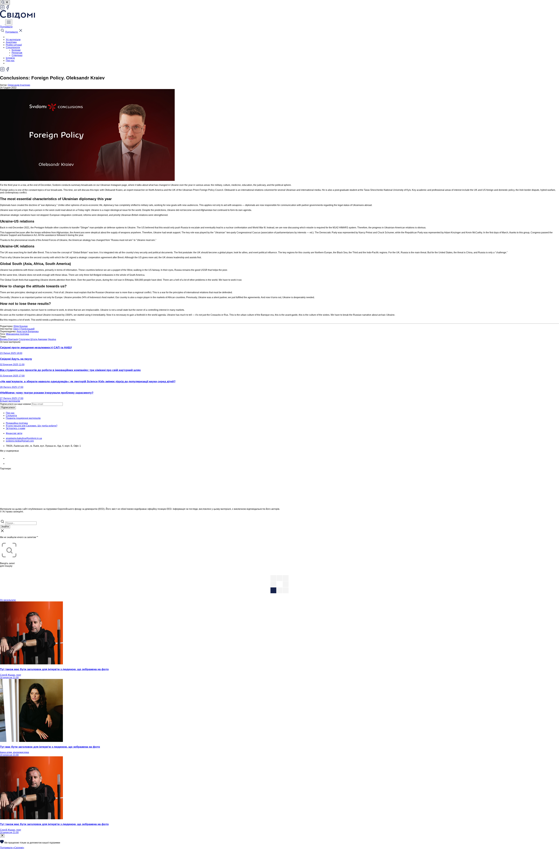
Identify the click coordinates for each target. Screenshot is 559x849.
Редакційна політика (17, 423)
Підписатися (8, 407)
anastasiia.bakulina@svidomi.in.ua (24, 438)
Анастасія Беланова (28, 331)
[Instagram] (2, 9)
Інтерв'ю (10, 58)
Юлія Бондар (21, 326)
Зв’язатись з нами (15, 428)
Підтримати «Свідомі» (12, 847)
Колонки (16, 50)
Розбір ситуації (14, 45)
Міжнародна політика (17, 334)
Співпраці (17, 55)
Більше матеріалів (10, 401)
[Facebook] (7, 9)
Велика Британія (9, 339)
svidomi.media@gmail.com (20, 441)
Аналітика (11, 42)
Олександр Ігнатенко (19, 85)
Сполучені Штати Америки (33, 339)
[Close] (2, 836)
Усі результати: (8, 600)
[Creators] (6, 518)
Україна (52, 339)
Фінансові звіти (14, 433)
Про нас (10, 60)
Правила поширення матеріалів (23, 418)
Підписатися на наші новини (15, 404)
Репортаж (17, 52)
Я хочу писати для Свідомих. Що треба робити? (31, 425)
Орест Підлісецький (24, 329)
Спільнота (11, 415)
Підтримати (6, 27)
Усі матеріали (13, 39)
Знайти (5, 526)
